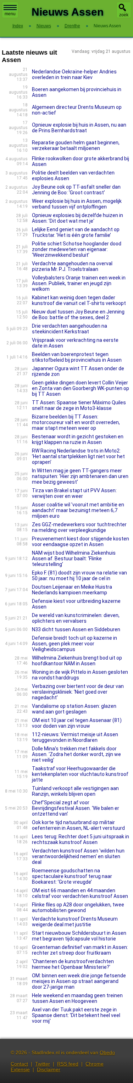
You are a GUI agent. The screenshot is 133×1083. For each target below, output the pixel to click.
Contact (19, 1064)
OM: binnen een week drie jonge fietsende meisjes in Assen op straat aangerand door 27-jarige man (79, 981)
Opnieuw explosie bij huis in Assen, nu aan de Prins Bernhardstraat (79, 127)
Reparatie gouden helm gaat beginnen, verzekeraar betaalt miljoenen (76, 145)
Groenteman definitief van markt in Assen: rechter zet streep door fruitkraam (80, 950)
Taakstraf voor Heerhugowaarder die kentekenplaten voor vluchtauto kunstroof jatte (80, 774)
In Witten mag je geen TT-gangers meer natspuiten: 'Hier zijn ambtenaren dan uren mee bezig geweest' (80, 476)
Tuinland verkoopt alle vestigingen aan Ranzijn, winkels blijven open (75, 791)
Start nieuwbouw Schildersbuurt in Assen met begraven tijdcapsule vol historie (79, 936)
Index (17, 25)
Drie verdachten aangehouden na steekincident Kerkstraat (69, 328)
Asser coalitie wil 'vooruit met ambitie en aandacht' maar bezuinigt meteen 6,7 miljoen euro (78, 510)
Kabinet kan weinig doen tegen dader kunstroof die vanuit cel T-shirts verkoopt (79, 300)
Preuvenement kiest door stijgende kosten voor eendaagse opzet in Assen (80, 541)
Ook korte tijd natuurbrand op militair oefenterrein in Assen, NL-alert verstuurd (78, 825)
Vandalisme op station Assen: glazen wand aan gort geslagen (74, 709)
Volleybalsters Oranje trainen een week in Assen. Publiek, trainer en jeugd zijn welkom (79, 283)
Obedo (107, 1052)
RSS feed (67, 1064)
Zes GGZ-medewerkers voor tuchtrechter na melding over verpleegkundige (79, 527)
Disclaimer (48, 1069)
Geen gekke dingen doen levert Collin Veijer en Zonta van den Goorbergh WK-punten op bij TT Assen (80, 388)
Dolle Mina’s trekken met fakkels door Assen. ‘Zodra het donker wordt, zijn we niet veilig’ (76, 754)
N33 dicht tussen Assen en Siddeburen (76, 629)
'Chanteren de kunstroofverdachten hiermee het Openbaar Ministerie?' (73, 964)
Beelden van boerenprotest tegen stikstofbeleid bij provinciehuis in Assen (77, 357)
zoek (123, 14)
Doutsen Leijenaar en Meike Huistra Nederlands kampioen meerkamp (72, 589)
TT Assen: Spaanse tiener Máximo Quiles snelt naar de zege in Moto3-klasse (79, 405)
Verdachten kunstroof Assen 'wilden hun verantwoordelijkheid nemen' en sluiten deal (78, 856)
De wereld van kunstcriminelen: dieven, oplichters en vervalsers (76, 618)
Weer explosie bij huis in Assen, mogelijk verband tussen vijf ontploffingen (77, 204)
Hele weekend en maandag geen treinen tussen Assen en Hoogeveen (77, 998)
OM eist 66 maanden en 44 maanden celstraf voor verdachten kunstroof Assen (80, 893)
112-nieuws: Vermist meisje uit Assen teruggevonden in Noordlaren (75, 737)
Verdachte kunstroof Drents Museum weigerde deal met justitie (75, 921)
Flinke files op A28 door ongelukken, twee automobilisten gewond (78, 907)
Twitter (42, 1064)
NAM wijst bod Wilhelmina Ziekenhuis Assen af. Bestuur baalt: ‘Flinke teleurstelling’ (74, 558)
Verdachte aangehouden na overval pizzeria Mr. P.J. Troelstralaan (72, 266)
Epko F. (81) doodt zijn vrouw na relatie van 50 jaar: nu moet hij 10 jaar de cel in (79, 575)
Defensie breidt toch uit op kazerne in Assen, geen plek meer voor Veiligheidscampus (74, 643)
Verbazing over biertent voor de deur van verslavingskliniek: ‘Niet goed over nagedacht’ (78, 691)
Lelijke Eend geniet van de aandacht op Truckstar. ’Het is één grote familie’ (76, 232)
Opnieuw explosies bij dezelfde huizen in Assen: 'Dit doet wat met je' (77, 218)
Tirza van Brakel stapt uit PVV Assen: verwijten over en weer (74, 493)
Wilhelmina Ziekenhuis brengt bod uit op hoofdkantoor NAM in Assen (77, 660)
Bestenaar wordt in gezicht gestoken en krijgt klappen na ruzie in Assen (77, 439)
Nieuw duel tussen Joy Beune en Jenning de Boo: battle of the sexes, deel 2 (78, 314)
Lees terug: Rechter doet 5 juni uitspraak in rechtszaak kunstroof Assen (80, 839)
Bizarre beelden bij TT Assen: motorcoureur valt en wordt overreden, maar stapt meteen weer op (76, 422)
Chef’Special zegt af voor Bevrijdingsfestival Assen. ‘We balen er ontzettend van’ (75, 808)
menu (10, 13)
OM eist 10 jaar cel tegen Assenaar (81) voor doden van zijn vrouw (77, 723)
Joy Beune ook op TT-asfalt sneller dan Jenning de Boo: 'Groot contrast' (76, 189)
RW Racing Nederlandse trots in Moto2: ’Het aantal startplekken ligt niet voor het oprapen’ (78, 456)
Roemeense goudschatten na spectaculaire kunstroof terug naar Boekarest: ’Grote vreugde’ (72, 876)
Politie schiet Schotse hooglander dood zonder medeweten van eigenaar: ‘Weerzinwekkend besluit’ (76, 249)
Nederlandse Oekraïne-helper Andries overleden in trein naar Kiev (74, 74)
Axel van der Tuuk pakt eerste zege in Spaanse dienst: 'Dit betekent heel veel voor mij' (76, 1015)
